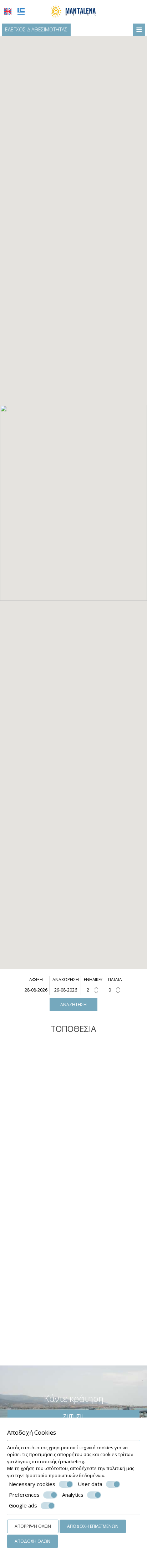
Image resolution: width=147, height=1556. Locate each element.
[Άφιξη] (36, 990)
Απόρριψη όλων (33, 1526)
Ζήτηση (73, 1416)
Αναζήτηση (73, 1005)
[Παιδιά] (115, 990)
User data (90, 1484)
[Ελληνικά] (21, 11)
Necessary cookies (32, 1484)
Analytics (72, 1494)
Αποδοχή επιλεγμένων (92, 1526)
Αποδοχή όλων (32, 1541)
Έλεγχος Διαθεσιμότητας (36, 29)
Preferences (24, 1494)
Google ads (23, 1505)
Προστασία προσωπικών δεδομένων (64, 1475)
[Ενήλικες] (93, 990)
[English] (7, 11)
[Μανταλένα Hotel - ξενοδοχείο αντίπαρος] (73, 11)
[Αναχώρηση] (65, 990)
